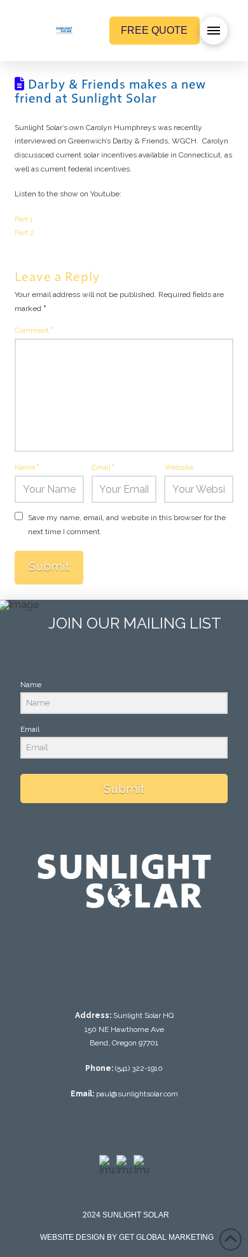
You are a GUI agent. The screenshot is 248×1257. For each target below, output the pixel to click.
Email (103, 467)
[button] (214, 31)
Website (178, 467)
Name (27, 467)
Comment (34, 330)
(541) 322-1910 (139, 1068)
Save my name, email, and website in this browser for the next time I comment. (127, 524)
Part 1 (24, 219)
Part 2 (24, 232)
